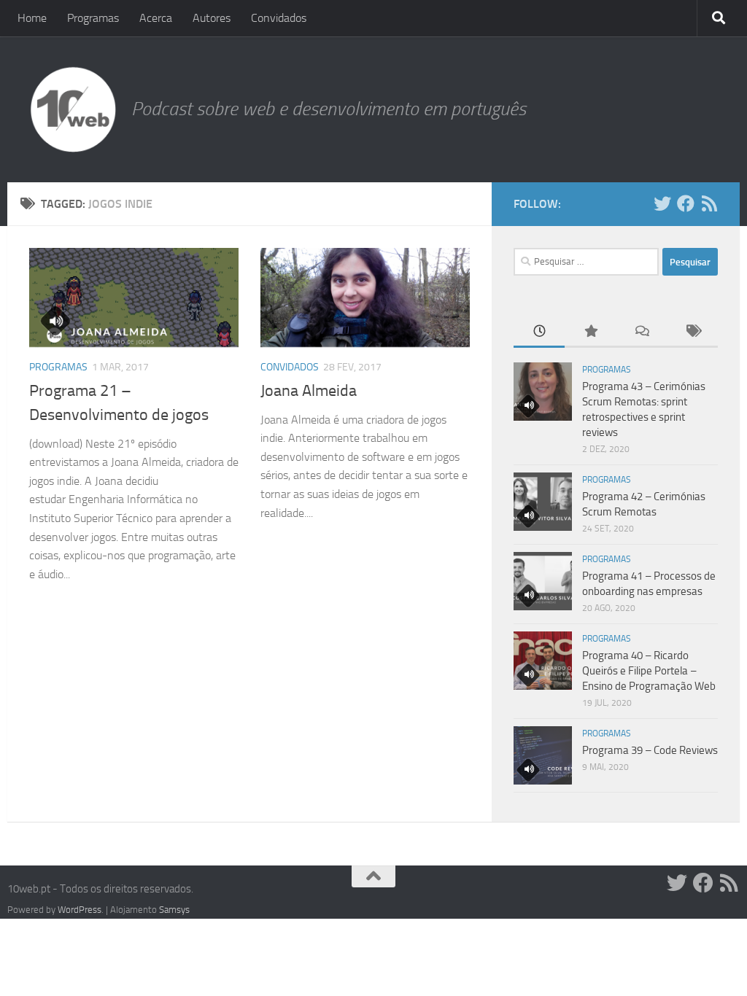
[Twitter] (662, 203)
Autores (212, 18)
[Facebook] (685, 203)
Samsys (174, 909)
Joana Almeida (308, 390)
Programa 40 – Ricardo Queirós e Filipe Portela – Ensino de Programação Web (649, 671)
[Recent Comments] (641, 332)
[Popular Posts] (590, 332)
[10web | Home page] (73, 109)
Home (32, 18)
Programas (93, 18)
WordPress (79, 909)
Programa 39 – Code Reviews (650, 750)
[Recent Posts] (539, 332)
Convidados (278, 18)
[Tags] (692, 332)
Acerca (155, 18)
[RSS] (709, 203)
